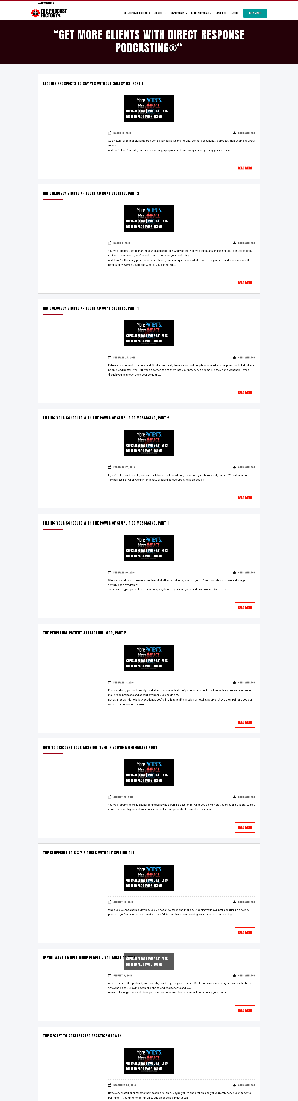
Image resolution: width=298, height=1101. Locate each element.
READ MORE (245, 168)
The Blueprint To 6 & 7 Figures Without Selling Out (89, 852)
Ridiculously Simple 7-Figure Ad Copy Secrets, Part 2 (91, 193)
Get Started (255, 13)
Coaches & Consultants (137, 13)
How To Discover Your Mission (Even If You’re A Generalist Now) (100, 747)
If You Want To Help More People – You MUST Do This (89, 958)
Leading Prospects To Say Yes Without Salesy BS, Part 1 (93, 83)
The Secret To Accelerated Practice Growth (82, 1035)
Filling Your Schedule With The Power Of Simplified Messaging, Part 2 (106, 418)
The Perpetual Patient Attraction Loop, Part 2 (84, 633)
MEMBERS (47, 3)
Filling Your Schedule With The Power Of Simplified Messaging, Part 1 (106, 523)
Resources (221, 13)
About (234, 13)
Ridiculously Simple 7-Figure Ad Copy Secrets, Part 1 (91, 308)
